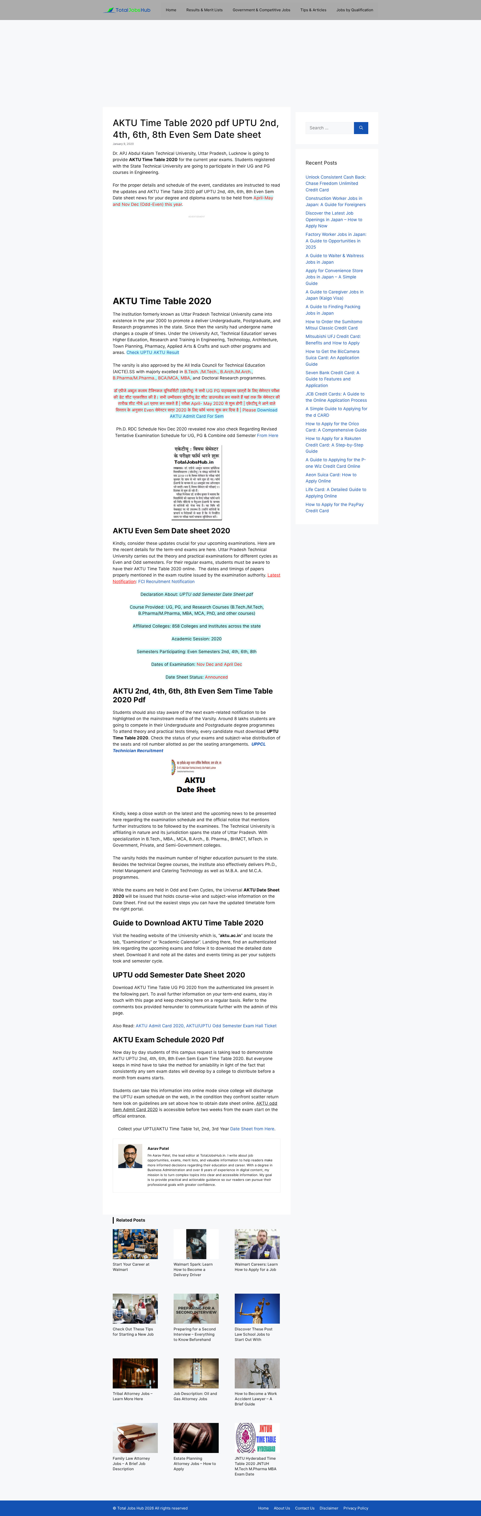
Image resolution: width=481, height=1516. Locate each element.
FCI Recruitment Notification (166, 581)
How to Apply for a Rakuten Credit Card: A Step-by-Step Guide (334, 445)
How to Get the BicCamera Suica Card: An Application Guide (332, 358)
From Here (267, 435)
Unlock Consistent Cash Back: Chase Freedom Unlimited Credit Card (336, 183)
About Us (282, 1508)
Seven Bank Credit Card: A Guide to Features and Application (332, 379)
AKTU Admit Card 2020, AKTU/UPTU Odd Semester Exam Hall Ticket (206, 1025)
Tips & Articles (313, 10)
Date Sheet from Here (252, 1128)
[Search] (361, 128)
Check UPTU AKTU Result (153, 352)
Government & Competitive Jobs (261, 10)
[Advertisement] (240, 64)
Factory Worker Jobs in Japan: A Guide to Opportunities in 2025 (336, 241)
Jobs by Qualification (354, 10)
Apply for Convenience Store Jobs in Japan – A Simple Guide (334, 277)
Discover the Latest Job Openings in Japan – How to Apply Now (334, 219)
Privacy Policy (355, 1508)
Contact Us (305, 1508)
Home (171, 10)
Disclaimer (329, 1508)
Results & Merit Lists (204, 10)
